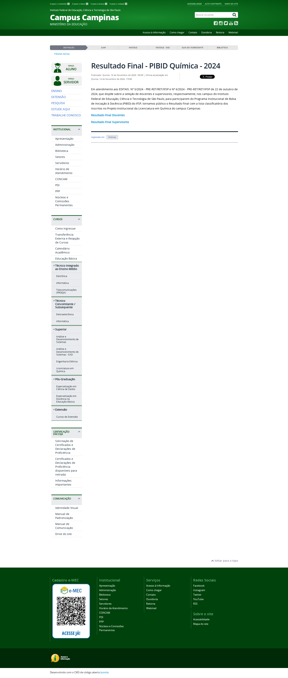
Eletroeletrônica (65, 314)
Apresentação (64, 138)
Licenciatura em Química (65, 370)
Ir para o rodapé (118, 4)
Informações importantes (63, 482)
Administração (64, 145)
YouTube (198, 599)
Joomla (105, 672)
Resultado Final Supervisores (110, 122)
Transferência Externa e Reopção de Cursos (67, 238)
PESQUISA (58, 103)
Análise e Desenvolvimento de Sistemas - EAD (67, 351)
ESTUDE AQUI (60, 109)
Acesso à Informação (154, 32)
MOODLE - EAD (163, 47)
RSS (195, 603)
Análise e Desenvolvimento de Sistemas (67, 339)
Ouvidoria (206, 32)
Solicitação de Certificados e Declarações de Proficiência (65, 447)
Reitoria (220, 32)
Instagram (199, 590)
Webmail (233, 32)
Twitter (197, 594)
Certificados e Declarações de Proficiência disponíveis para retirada (66, 466)
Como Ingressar (65, 228)
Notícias (112, 137)
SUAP (103, 47)
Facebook (199, 585)
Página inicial (62, 54)
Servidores (62, 163)
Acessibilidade (194, 3)
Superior (61, 329)
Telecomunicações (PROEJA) (66, 291)
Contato (192, 32)
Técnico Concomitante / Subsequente (65, 304)
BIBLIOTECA (222, 47)
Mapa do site (231, 3)
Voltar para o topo (226, 560)
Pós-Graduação (65, 379)
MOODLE (133, 47)
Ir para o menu (80, 4)
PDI (57, 185)
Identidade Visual (66, 508)
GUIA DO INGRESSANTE (192, 47)
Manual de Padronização (64, 516)
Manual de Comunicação (64, 526)
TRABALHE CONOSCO (66, 115)
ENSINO (56, 91)
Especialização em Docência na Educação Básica (66, 399)
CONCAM (61, 179)
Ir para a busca (99, 4)
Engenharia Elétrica (67, 361)
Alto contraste (213, 3)
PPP (57, 191)
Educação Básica (66, 258)
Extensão (61, 409)
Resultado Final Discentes (108, 115)
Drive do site (63, 534)
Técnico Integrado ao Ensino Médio (67, 267)
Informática (62, 283)
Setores (60, 157)
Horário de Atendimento (63, 171)
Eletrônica (61, 276)
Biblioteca (61, 151)
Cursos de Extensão (67, 416)
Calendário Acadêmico (62, 250)
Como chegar (177, 32)
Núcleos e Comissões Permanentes (64, 201)
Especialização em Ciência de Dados (66, 388)
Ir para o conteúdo (59, 4)
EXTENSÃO (58, 97)
